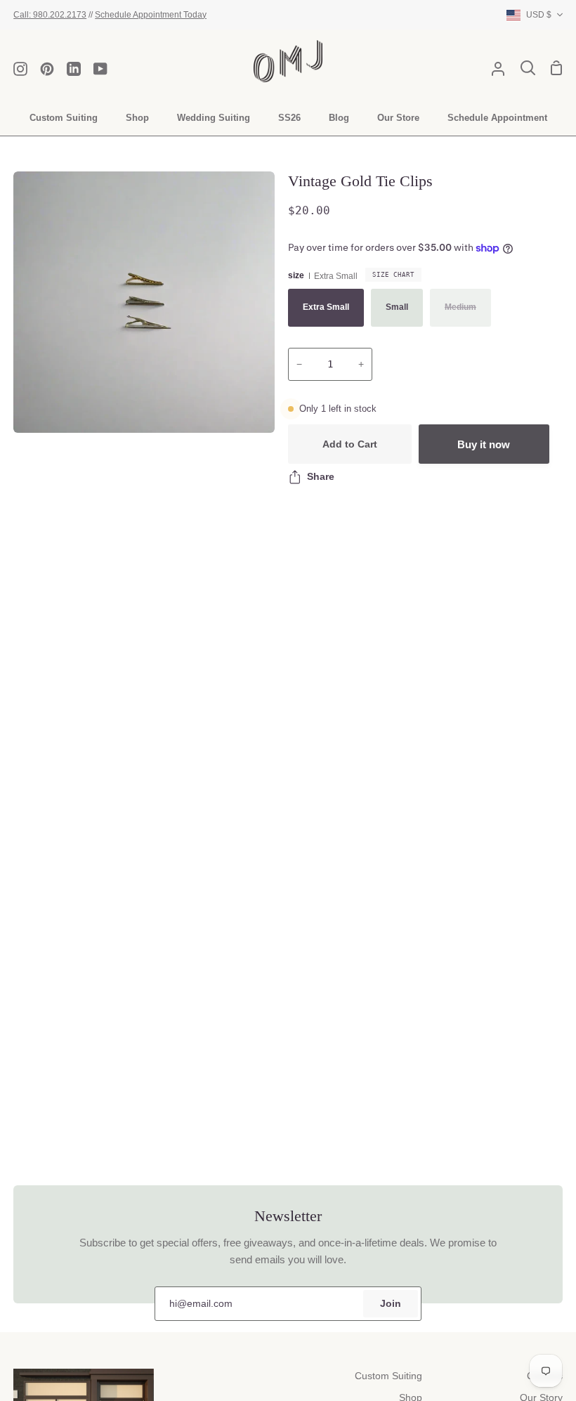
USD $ (538, 14)
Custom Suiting (388, 1376)
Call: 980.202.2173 (49, 14)
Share (320, 476)
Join (390, 1303)
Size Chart (393, 274)
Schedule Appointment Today (151, 14)
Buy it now (483, 444)
